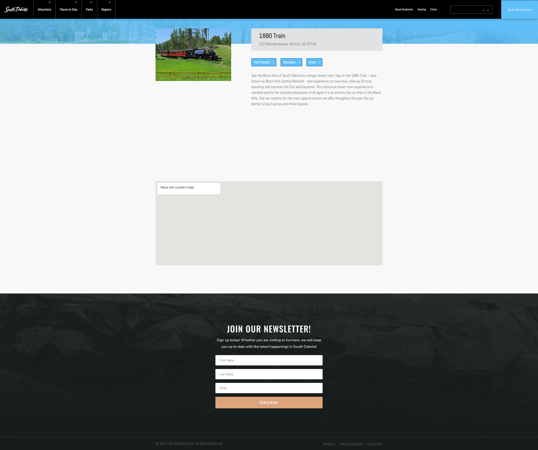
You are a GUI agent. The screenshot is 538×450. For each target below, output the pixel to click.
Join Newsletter (520, 9)
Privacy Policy (374, 444)
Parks (89, 9)
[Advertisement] (269, 143)
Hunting (422, 9)
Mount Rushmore (404, 9)
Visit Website (262, 62)
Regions (106, 9)
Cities (433, 9)
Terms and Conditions (351, 444)
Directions (289, 62)
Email (312, 62)
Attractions (44, 9)
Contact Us (329, 444)
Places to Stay (68, 9)
